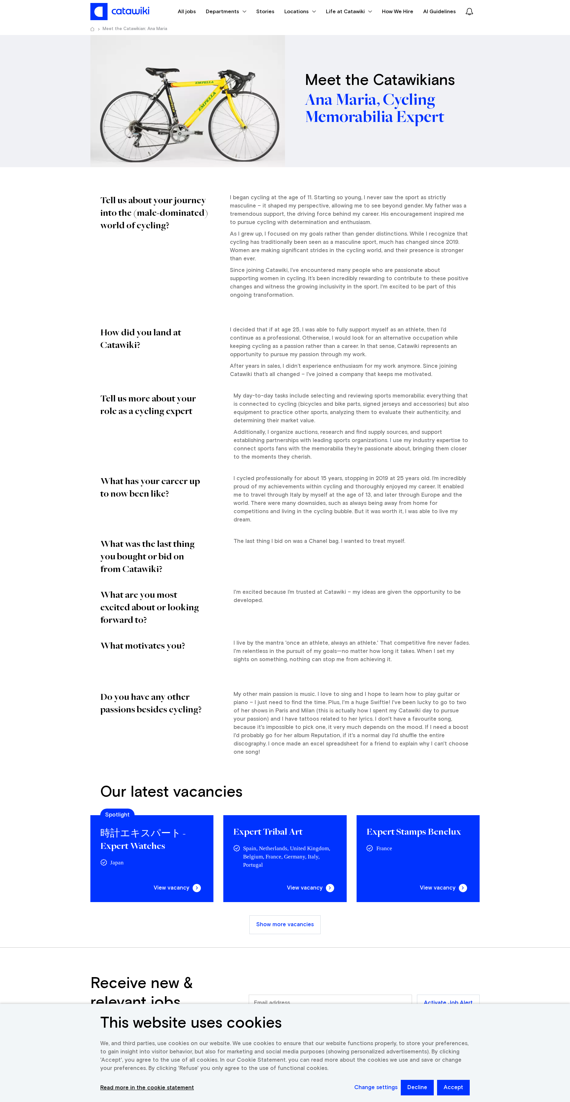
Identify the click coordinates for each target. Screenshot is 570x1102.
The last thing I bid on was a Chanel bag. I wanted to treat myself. (319, 541)
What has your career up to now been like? (150, 487)
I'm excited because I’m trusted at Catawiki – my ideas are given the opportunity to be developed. (347, 596)
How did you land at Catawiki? (140, 338)
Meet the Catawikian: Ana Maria (135, 29)
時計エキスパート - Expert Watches (142, 839)
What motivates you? (142, 645)
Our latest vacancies (171, 792)
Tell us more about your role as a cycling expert (148, 404)
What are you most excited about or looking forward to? (149, 607)
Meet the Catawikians (380, 80)
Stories (265, 11)
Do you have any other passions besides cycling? (151, 702)
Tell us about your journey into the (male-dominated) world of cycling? (154, 212)
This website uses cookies (191, 1023)
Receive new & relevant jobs (141, 993)
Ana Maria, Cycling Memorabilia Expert (374, 108)
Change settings (375, 1087)
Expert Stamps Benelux (413, 831)
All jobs (187, 11)
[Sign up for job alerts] (469, 11)
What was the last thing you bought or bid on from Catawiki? (147, 556)
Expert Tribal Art (267, 831)
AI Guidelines (439, 11)
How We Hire (397, 11)
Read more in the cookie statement (147, 1088)
